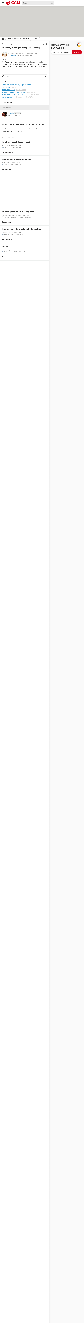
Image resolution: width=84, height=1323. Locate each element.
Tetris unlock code (8, 90)
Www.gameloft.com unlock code (14, 92)
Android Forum (33, 95)
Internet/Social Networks (21, 39)
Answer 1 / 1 (6, 107)
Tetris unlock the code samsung (13, 95)
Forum (9, 39)
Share (7, 76)
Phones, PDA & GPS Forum (26, 97)
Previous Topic (8, 44)
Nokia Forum (21, 90)
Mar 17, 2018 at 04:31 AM (24, 55)
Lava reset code (7, 97)
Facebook (35, 39)
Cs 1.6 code (6, 87)
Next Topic (42, 44)
